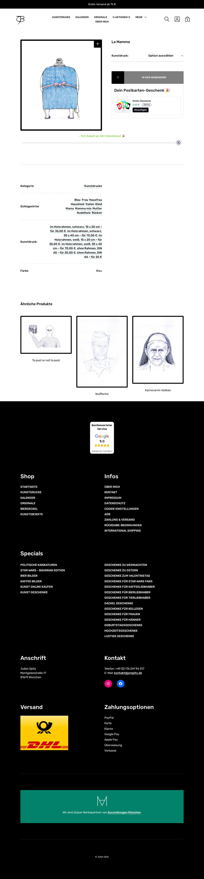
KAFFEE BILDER (31, 581)
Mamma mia (83, 208)
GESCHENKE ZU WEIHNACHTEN (125, 565)
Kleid (98, 204)
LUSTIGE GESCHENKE (119, 636)
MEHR (138, 17)
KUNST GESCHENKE (34, 592)
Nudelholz (84, 212)
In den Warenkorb (154, 77)
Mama (70, 208)
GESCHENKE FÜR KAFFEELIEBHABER (129, 586)
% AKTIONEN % (121, 17)
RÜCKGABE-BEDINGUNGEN (123, 525)
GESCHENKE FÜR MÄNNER (122, 619)
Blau (77, 200)
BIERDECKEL (29, 509)
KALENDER (82, 17)
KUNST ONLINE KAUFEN (36, 586)
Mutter (97, 208)
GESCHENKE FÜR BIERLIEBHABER (127, 592)
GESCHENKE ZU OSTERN (121, 570)
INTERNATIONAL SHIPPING (122, 530)
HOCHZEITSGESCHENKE (121, 630)
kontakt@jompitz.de (128, 673)
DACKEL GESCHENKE (118, 603)
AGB (107, 514)
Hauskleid (77, 204)
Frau (85, 200)
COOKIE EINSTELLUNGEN (121, 509)
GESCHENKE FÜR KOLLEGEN (123, 608)
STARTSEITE (28, 487)
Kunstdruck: (120, 55)
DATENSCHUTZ (114, 503)
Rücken (97, 212)
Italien (90, 204)
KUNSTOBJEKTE (31, 514)
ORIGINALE (100, 17)
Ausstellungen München (124, 812)
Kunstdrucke (93, 186)
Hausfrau (95, 200)
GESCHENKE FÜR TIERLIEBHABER (127, 597)
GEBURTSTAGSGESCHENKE (123, 625)
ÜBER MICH (102, 21)
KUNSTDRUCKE (61, 17)
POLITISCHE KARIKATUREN (38, 565)
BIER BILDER (28, 576)
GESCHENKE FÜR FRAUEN (122, 614)
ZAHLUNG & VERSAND (119, 519)
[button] (97, 44)
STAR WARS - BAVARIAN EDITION (42, 570)
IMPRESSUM (112, 498)
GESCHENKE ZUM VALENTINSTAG (127, 576)
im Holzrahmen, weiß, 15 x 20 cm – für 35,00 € (75, 240)
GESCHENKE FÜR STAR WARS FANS (128, 581)
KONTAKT (110, 492)
